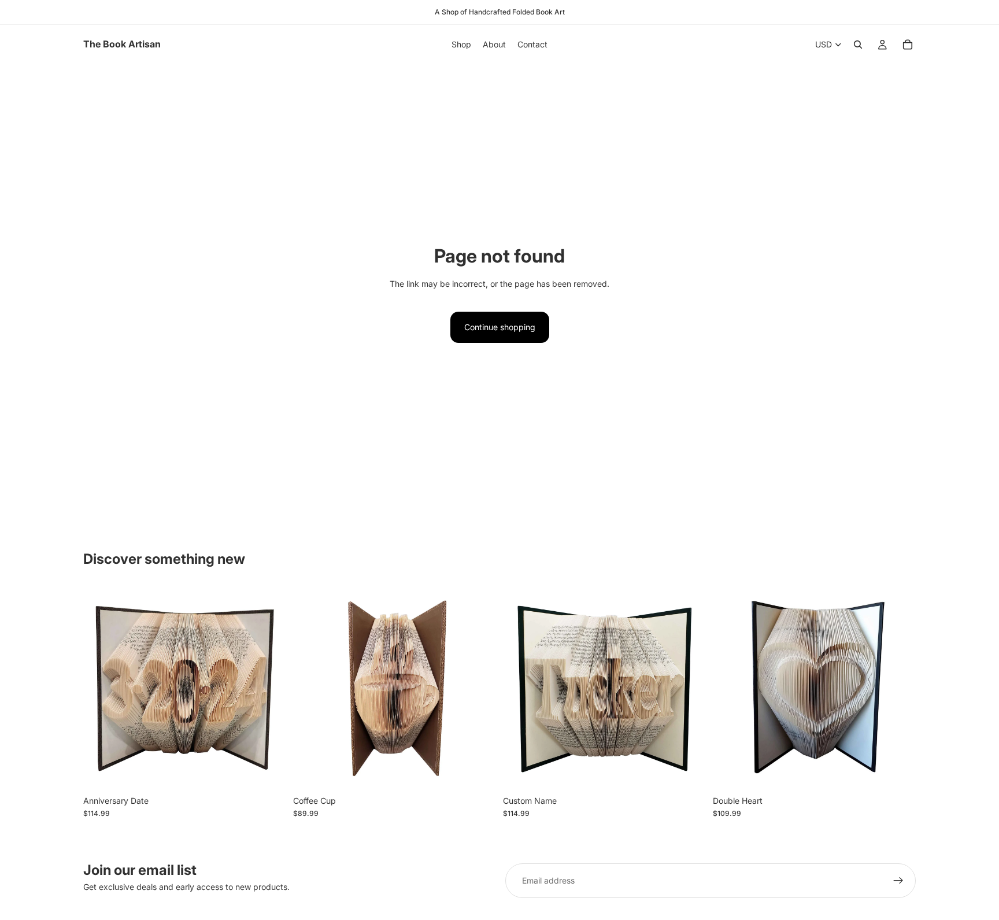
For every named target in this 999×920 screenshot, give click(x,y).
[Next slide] (268, 688)
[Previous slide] (100, 688)
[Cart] (907, 44)
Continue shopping (499, 327)
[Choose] (268, 772)
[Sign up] (898, 881)
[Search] (858, 44)
